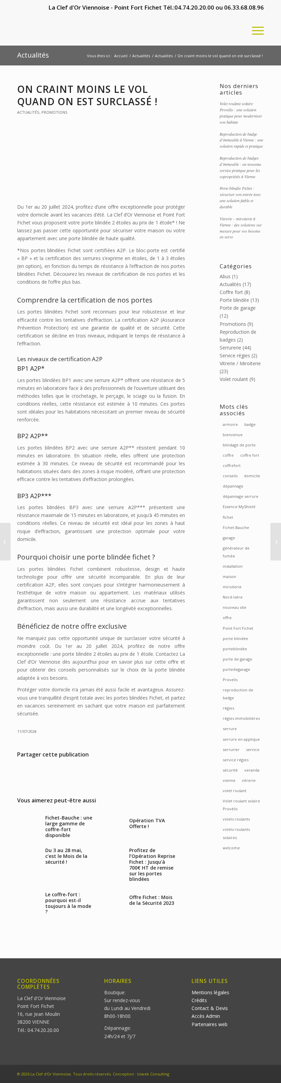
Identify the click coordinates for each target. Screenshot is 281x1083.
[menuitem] (254, 30)
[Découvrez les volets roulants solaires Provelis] (5, 542)
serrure (230, 728)
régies (228, 708)
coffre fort (249, 455)
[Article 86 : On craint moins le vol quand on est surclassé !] (101, 163)
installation (233, 566)
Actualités (33, 55)
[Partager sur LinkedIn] (101, 774)
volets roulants (236, 819)
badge (250, 424)
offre (227, 617)
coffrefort (232, 465)
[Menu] (254, 30)
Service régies (235, 355)
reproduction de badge (238, 693)
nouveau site (234, 607)
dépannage (233, 486)
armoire (230, 424)
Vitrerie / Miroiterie (240, 363)
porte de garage (237, 659)
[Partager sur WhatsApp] (45, 774)
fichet (228, 517)
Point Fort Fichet (238, 628)
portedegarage (236, 669)
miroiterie (232, 586)
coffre (228, 455)
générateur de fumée (236, 551)
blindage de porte (239, 444)
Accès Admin (206, 1016)
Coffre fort (231, 292)
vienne (229, 780)
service (252, 749)
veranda (251, 770)
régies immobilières (241, 718)
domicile (252, 475)
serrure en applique (241, 739)
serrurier (231, 749)
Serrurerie (230, 347)
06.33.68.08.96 (244, 7)
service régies (235, 759)
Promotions (54, 112)
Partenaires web (210, 1024)
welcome (231, 847)
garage (229, 537)
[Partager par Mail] (157, 774)
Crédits (199, 1000)
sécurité (230, 770)
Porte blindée (234, 300)
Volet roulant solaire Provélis (241, 804)
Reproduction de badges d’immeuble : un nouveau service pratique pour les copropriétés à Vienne (240, 167)
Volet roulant (234, 379)
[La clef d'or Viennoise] (68, 30)
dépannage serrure (240, 496)
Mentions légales (210, 992)
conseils (230, 475)
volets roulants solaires (236, 833)
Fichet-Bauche (236, 527)
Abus (225, 276)
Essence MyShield (239, 506)
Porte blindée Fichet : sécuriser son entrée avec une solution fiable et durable (240, 197)
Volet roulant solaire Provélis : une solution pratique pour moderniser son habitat (241, 113)
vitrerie (249, 780)
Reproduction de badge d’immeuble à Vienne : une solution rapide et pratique (241, 140)
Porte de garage (238, 308)
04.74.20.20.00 (194, 7)
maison (229, 576)
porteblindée (235, 648)
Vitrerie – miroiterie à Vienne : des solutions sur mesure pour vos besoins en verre (241, 228)
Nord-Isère (233, 597)
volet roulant (234, 790)
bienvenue (233, 434)
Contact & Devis (210, 1008)
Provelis (230, 679)
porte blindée (235, 638)
